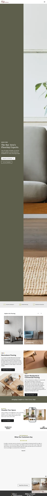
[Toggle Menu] (44, 2)
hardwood (29, 342)
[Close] (46, 476)
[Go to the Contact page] (39, 485)
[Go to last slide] (38, 313)
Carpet (7, 342)
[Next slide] (41, 313)
